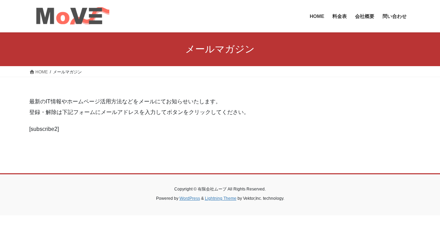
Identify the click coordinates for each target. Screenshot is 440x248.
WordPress (189, 198)
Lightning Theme (220, 198)
